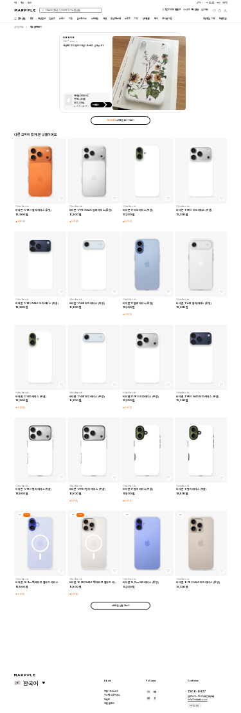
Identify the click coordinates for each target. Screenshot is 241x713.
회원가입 (225, 2)
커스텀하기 (96, 105)
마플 (15, 2)
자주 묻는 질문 (194, 706)
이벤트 (107, 699)
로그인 (218, 2)
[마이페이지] (225, 10)
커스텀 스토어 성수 (112, 695)
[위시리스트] (214, 10)
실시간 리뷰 (19, 27)
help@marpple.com (197, 699)
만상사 (29, 2)
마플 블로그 (109, 703)
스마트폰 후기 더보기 (120, 120)
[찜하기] (61, 198)
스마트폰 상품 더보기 (121, 605)
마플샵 (22, 2)
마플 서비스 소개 (111, 691)
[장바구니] (219, 10)
